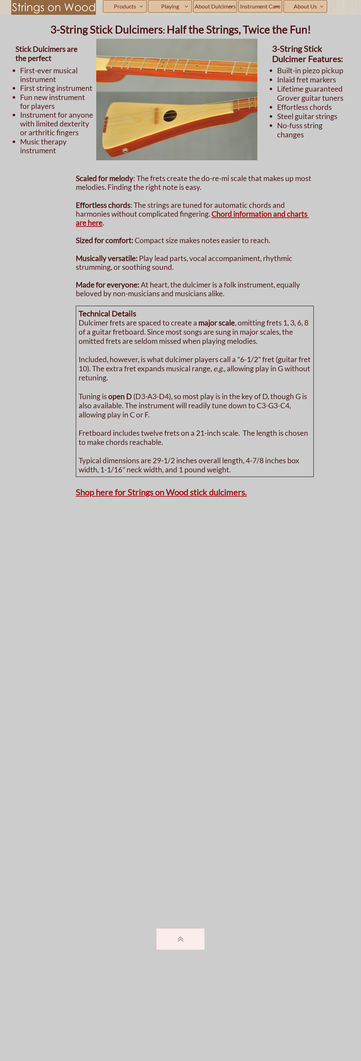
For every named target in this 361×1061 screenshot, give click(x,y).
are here (89, 222)
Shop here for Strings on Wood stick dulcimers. (161, 492)
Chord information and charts (260, 213)
